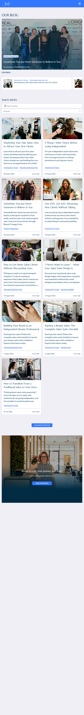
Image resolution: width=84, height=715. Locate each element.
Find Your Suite (42, 483)
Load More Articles (42, 425)
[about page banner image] (42, 462)
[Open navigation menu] (79, 4)
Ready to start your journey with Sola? (42, 471)
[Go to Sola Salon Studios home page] (7, 4)
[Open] (79, 111)
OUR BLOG (10, 15)
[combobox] (39, 111)
